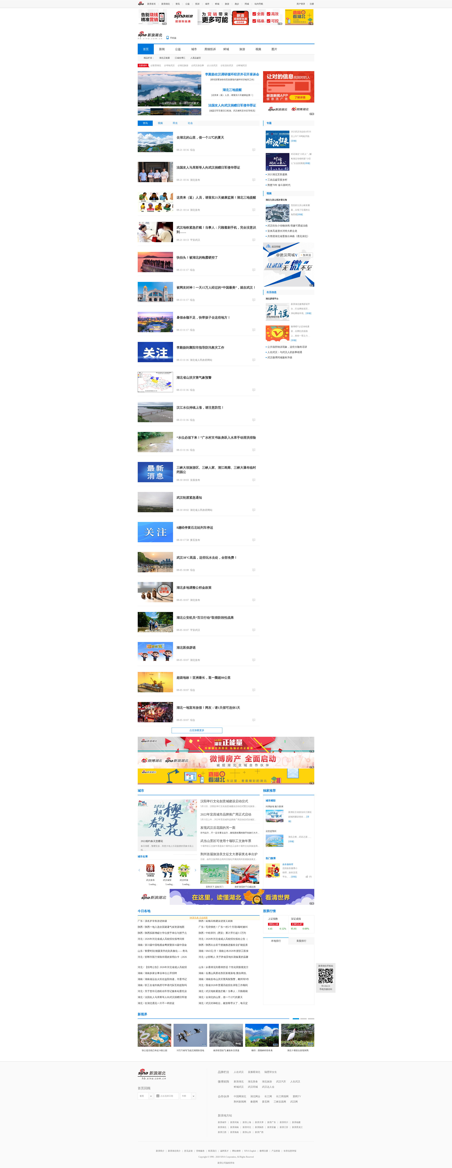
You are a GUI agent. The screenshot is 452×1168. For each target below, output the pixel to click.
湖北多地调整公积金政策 (194, 587)
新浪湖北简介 (174, 1151)
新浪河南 (234, 1122)
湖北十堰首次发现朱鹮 (297, 1050)
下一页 (195, 870)
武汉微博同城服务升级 (279, 357)
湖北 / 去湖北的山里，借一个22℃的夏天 (221, 997)
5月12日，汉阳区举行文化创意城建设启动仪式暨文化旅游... (228, 806)
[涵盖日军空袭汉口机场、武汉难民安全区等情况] (232, 110)
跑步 (237, 4)
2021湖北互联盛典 (277, 174)
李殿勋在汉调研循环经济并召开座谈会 (232, 74)
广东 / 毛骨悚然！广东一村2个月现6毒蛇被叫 (223, 927)
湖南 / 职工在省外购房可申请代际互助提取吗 (162, 985)
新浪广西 (259, 1132)
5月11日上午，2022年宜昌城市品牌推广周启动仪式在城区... (228, 819)
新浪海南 (234, 1132)
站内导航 (259, 4)
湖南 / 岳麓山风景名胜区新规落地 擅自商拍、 (223, 973)
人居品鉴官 (195, 58)
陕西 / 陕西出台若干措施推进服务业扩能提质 (223, 945)
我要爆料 (143, 65)
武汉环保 (184, 880)
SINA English (250, 1151)
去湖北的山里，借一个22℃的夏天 (200, 137)
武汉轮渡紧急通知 (189, 497)
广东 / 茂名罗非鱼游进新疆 (152, 921)
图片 (274, 49)
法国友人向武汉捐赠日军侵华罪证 (232, 105)
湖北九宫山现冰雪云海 (276, 200)
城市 (207, 4)
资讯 (178, 4)
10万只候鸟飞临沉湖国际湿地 (190, 1050)
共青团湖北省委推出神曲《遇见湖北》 (288, 236)
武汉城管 (167, 880)
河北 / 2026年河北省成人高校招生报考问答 (161, 939)
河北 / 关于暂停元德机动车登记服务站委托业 (162, 991)
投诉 (197, 4)
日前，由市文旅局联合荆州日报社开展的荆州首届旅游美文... (228, 859)
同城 (247, 4)
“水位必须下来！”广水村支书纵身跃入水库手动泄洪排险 (216, 437)
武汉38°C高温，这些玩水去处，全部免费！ (207, 557)
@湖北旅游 (183, 65)
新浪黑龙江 (297, 1127)
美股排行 (301, 941)
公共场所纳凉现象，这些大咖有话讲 (287, 347)
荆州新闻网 (240, 1101)
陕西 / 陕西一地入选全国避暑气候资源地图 (161, 927)
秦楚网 (254, 1101)
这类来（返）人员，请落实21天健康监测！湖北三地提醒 (216, 197)
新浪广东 (271, 1122)
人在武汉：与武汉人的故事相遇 (284, 352)
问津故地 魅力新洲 (274, 806)
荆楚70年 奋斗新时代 (278, 185)
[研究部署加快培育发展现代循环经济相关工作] (232, 79)
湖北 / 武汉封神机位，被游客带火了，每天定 (223, 1003)
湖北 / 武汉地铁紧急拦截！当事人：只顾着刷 (223, 991)
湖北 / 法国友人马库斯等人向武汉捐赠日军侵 (162, 997)
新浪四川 (284, 1122)
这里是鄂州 (271, 831)
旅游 (227, 4)
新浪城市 (222, 1122)
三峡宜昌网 (280, 1101)
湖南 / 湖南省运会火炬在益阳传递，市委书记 (162, 979)
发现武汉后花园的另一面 (217, 827)
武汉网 (294, 1101)
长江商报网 (282, 1096)
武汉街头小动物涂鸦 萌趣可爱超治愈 (287, 225)
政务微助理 (287, 864)
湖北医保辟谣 (186, 647)
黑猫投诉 (210, 49)
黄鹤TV (297, 1096)
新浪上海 (247, 1122)
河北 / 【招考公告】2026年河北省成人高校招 (162, 967)
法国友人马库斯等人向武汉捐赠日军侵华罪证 (208, 167)
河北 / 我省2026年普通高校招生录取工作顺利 (223, 985)
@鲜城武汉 (241, 65)
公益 (187, 4)
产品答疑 (276, 1151)
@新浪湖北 (156, 65)
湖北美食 (253, 1081)
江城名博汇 (180, 58)
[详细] (293, 141)
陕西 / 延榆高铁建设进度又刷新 (216, 921)
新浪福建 (296, 1122)
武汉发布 (150, 880)
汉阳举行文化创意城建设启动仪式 (224, 801)
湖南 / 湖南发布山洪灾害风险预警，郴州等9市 (224, 979)
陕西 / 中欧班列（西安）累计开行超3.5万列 (222, 933)
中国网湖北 (240, 1096)
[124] (254, 720)
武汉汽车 (281, 1081)
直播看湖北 (254, 1072)
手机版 (173, 38)
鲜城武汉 (239, 1087)
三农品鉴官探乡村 (277, 179)
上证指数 (273, 919)
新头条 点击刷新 (199, 917)
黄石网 (265, 1101)
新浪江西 (222, 1132)
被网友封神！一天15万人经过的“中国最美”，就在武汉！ (216, 287)
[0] (254, 149)
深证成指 (296, 919)
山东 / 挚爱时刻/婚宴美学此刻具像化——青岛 (163, 951)
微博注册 (264, 1151)
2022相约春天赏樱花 (152, 841)
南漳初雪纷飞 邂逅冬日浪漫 (226, 1050)
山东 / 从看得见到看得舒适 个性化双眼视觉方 (223, 967)
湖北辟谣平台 (272, 298)
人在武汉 (239, 1072)
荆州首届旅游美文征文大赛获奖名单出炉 (229, 854)
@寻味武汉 (169, 65)
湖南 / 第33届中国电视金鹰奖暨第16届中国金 (162, 945)
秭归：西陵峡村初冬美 (262, 1050)
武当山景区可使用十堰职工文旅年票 (225, 841)
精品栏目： (149, 58)
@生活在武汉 (227, 65)
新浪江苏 (284, 1127)
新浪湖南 (234, 1127)
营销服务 (200, 1151)
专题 (269, 123)
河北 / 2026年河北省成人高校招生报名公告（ (223, 939)
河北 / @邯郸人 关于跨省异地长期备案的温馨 (223, 957)
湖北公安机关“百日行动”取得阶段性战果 (205, 617)
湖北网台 (255, 1096)
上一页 (139, 870)
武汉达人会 (268, 1087)
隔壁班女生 (270, 1072)
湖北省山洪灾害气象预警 (194, 377)
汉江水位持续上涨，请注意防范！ (200, 407)
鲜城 (217, 4)
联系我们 (212, 1151)
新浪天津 (259, 1122)
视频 (258, 49)
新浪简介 (160, 1151)
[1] (254, 299)
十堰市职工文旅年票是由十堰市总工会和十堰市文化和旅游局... (229, 846)
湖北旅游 (267, 1081)
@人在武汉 (212, 65)
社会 (190, 123)
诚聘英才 (224, 1151)
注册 (312, 4)
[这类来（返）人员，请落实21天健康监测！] (232, 95)
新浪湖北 (165, 4)
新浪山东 (247, 1132)
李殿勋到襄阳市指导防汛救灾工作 (200, 347)
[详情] (294, 877)
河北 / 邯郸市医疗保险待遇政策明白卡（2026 (162, 957)
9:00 (184, 1096)
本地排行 (276, 941)
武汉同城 (253, 1087)
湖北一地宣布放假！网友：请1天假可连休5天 (208, 707)
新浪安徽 (271, 1127)
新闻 (162, 49)
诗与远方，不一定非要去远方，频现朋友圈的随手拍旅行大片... (229, 833)
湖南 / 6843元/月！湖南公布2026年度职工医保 (223, 951)
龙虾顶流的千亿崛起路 (245, 887)
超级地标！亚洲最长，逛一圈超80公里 (204, 677)
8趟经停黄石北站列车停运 (195, 527)
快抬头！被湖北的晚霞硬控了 (197, 257)
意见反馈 (188, 1151)
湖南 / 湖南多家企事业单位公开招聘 (157, 973)
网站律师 (236, 1151)
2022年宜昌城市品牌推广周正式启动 (225, 814)
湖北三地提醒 (232, 90)
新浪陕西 (259, 1127)
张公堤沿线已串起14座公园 (154, 1050)
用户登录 (301, 4)
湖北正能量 (164, 58)
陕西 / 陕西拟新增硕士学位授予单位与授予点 (162, 933)
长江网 (268, 1096)
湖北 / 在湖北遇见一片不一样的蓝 (156, 1003)
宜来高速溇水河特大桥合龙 (282, 231)
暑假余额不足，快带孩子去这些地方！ (204, 317)
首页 (146, 49)
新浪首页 (151, 4)
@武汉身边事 (197, 65)
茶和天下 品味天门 (214, 887)
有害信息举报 (290, 1151)
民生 (175, 123)
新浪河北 (247, 1127)
